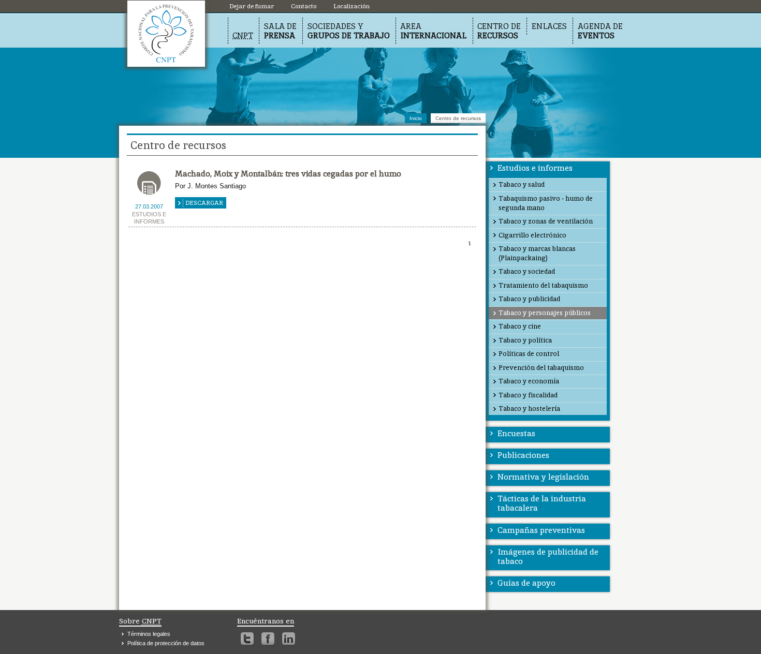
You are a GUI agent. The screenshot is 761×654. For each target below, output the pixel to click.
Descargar (204, 203)
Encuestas (516, 433)
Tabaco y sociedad (527, 271)
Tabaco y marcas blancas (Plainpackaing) (537, 253)
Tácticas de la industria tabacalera (541, 503)
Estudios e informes (535, 167)
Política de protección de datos (165, 643)
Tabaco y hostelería (529, 408)
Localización (166, 34)
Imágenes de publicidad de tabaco (547, 556)
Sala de (280, 30)
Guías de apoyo (526, 582)
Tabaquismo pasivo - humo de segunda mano (546, 203)
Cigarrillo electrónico (532, 235)
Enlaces (549, 26)
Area (433, 30)
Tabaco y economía (529, 381)
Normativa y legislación (543, 476)
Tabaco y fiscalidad (528, 395)
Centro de (499, 30)
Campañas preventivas (541, 530)
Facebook (267, 639)
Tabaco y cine (520, 326)
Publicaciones (523, 455)
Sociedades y (349, 30)
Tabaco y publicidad (529, 298)
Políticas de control (529, 353)
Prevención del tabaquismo (541, 367)
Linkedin (288, 639)
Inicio (415, 118)
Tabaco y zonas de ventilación (546, 221)
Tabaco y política (525, 340)
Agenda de (600, 30)
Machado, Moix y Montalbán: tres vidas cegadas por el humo (288, 174)
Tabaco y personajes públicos (545, 312)
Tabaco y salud (522, 184)
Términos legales (148, 634)
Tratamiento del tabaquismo (543, 285)
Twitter (247, 639)
